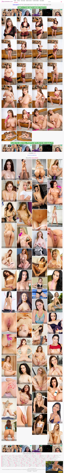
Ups (21, 463)
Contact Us (35, 471)
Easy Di (46, 464)
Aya (10, 464)
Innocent (7, 455)
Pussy (3, 465)
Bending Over (52, 458)
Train (20, 455)
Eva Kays (16, 5)
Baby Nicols (42, 456)
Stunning (3, 459)
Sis (24, 465)
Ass (48, 455)
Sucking (34, 455)
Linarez (10, 458)
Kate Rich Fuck (18, 456)
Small (21, 457)
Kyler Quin (3, 456)
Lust (25, 461)
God (34, 463)
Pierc (34, 457)
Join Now (16, 2)
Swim (16, 462)
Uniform (55, 457)
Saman (17, 458)
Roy (22, 462)
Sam (16, 466)
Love (27, 462)
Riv (2, 460)
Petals (23, 460)
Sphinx (3, 462)
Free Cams (23, 0)
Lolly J (38, 465)
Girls (14, 457)
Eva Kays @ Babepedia (32, 155)
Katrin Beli (27, 455)
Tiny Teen (23, 466)
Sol (2, 457)
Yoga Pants (4, 464)
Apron (49, 456)
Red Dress (44, 465)
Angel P (38, 466)
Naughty (37, 459)
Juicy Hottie (34, 456)
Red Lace (23, 464)
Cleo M (43, 460)
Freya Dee (56, 455)
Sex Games (42, 0)
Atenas (30, 464)
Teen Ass (18, 461)
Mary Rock (18, 465)
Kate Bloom (16, 460)
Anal (9, 463)
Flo (13, 455)
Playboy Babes (36, 0)
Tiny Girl (56, 460)
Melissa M (41, 455)
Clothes (41, 457)
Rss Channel (29, 471)
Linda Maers (38, 464)
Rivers (52, 459)
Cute (10, 465)
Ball (30, 459)
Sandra (16, 463)
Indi (8, 457)
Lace (44, 466)
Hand (45, 459)
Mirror (24, 459)
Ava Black (43, 458)
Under (43, 462)
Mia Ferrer (26, 456)
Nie (54, 456)
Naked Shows (29, 0)
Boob (3, 463)
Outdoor (41, 463)
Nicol (31, 465)
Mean (43, 461)
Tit (17, 459)
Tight (3, 458)
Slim (23, 458)
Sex (30, 466)
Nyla (8, 460)
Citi (10, 456)
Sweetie (29, 460)
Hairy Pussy (10, 461)
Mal (27, 463)
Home (15, 0)
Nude (27, 457)
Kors (48, 457)
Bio (36, 461)
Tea (30, 461)
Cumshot (9, 466)
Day (29, 458)
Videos (18, 0)
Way (49, 460)
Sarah (37, 458)
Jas (9, 462)
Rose (36, 460)
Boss (3, 466)
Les (16, 464)
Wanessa (35, 462)
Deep (11, 459)
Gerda (3, 461)
